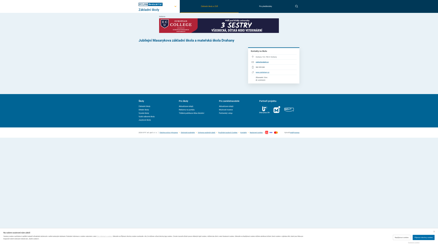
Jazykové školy (145, 120)
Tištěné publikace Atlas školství (191, 113)
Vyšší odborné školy (147, 116)
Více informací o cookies (104, 236)
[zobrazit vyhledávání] (296, 6)
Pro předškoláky (265, 6)
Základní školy (144, 106)
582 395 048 (260, 67)
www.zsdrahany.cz (262, 72)
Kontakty (243, 132)
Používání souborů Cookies (227, 132)
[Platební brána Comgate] (273, 132)
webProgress (294, 132)
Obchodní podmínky (188, 132)
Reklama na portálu (187, 110)
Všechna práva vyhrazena (168, 132)
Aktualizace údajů (186, 106)
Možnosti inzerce (226, 110)
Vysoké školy (144, 113)
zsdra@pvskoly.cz (262, 62)
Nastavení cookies (256, 132)
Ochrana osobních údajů (206, 132)
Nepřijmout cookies (402, 237)
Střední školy (144, 110)
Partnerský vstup (225, 113)
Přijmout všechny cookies (424, 237)
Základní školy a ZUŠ (209, 6)
